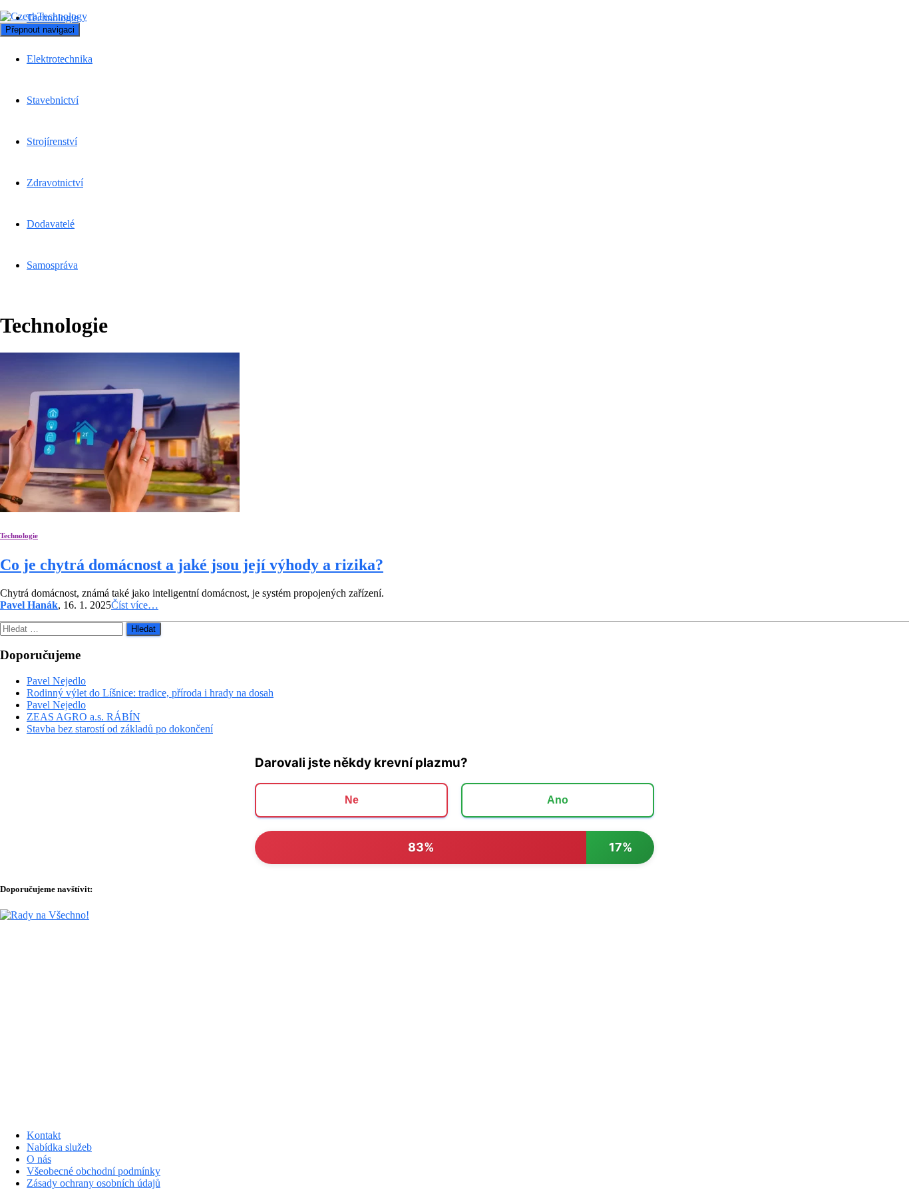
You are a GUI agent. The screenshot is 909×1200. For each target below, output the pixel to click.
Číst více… (134, 605)
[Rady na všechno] (44, 915)
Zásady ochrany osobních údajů (93, 1183)
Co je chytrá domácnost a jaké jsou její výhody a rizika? (191, 564)
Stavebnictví (53, 100)
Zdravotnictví (55, 182)
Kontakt (44, 1135)
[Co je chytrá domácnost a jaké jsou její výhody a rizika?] (120, 508)
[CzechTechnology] (43, 16)
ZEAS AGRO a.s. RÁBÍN (83, 716)
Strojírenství (52, 141)
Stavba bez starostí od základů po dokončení (120, 728)
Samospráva (52, 265)
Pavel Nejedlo (56, 680)
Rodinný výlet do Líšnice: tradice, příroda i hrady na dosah (150, 692)
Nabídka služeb (59, 1147)
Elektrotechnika (59, 59)
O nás (39, 1159)
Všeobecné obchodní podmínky (93, 1171)
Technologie (19, 535)
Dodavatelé (51, 223)
